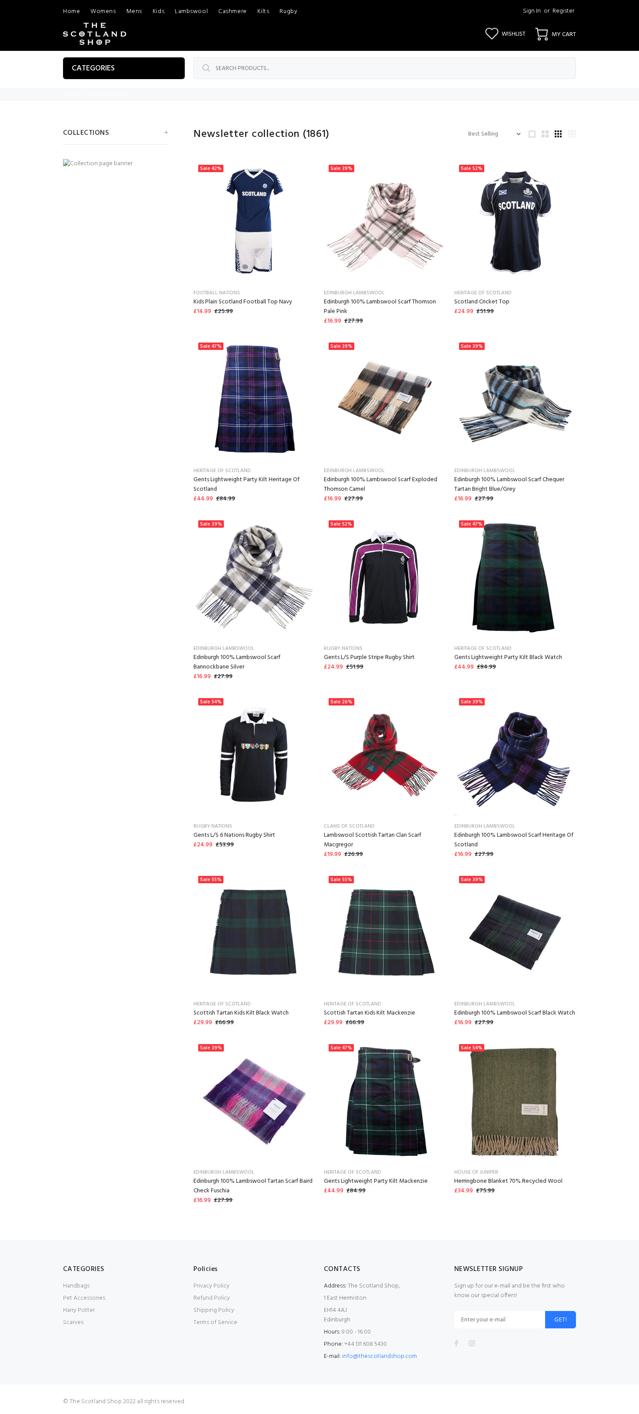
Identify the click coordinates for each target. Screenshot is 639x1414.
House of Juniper (476, 1172)
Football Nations (216, 293)
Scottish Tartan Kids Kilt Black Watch (241, 1013)
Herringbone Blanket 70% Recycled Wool (508, 1181)
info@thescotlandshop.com (379, 1356)
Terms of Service (215, 1322)
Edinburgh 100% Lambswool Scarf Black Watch (514, 1013)
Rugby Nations (343, 648)
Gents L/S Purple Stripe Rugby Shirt (369, 657)
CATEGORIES (93, 68)
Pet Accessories (84, 1298)
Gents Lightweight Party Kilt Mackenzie (376, 1181)
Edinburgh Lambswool (354, 293)
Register (563, 11)
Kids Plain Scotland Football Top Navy (242, 302)
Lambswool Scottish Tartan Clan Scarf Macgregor (372, 840)
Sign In (532, 11)
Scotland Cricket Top (481, 302)
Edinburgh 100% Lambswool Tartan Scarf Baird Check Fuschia (253, 1186)
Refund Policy (211, 1298)
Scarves (73, 1322)
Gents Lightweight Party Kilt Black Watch (508, 657)
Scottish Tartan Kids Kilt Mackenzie (369, 1013)
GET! (560, 1320)
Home (70, 94)
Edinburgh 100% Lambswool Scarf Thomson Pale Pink (380, 306)
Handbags (76, 1286)
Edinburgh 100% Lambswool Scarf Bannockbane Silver (236, 662)
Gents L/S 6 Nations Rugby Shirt (234, 835)
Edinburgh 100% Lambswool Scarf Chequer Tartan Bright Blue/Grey (509, 484)
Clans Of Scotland (349, 826)
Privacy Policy (211, 1286)
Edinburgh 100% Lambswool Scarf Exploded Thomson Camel (380, 484)
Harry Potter (79, 1310)
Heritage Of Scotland (483, 293)
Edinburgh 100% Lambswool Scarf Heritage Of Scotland (513, 840)
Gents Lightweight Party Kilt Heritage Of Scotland (246, 484)
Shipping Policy (213, 1310)
